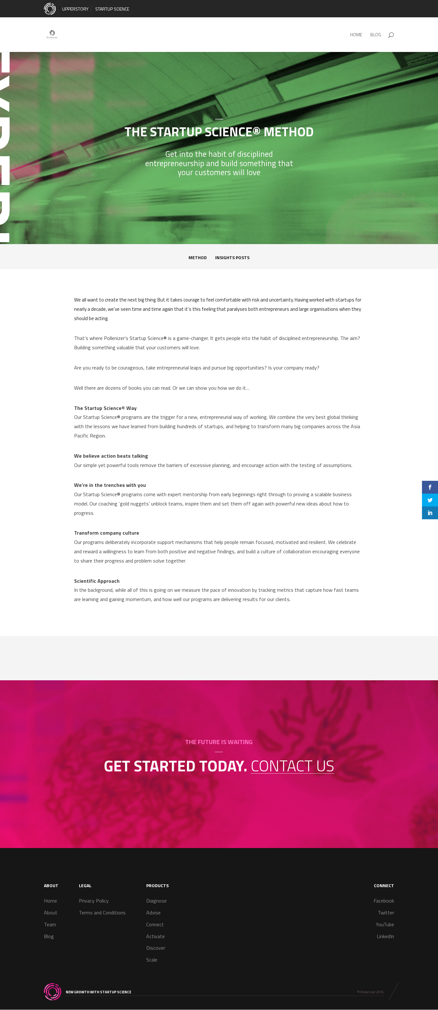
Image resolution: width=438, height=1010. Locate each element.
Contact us (292, 766)
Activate (155, 936)
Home (356, 35)
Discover (155, 948)
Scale (151, 959)
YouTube (385, 924)
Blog (49, 936)
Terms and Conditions (102, 912)
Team (50, 924)
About (50, 912)
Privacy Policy (94, 900)
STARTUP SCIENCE (112, 8)
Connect (155, 924)
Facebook (384, 900)
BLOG (375, 35)
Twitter (386, 912)
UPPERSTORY (75, 8)
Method (198, 258)
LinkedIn (385, 936)
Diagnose (156, 900)
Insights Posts (232, 258)
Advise (153, 912)
